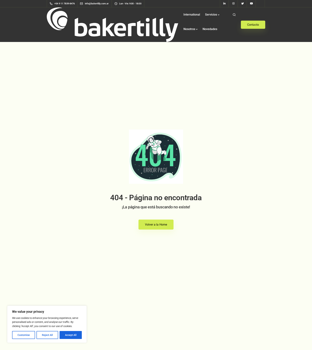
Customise (24, 335)
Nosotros (189, 29)
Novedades (210, 29)
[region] (47, 324)
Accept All (71, 335)
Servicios (211, 14)
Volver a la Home (156, 224)
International (191, 14)
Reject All (47, 335)
